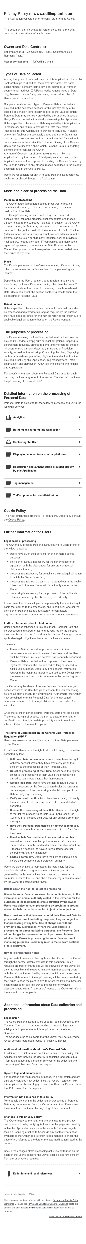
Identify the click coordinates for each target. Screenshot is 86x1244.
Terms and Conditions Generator (43, 1203)
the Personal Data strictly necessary (46, 1207)
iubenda (64, 1203)
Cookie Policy (16, 519)
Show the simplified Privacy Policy (65, 1216)
